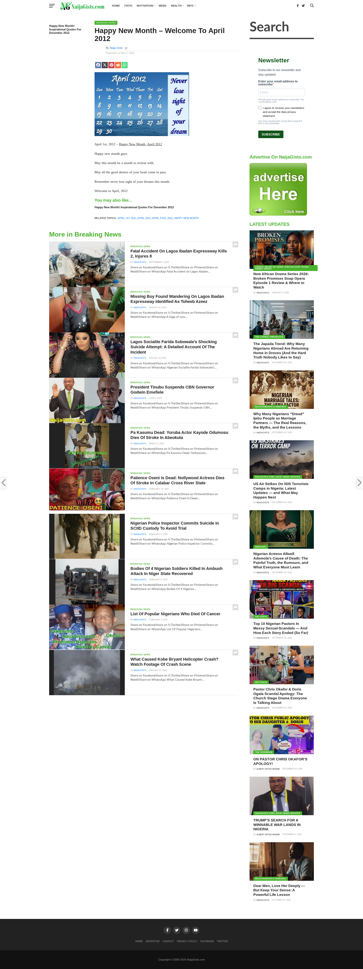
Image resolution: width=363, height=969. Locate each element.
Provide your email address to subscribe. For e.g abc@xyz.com (281, 100)
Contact (168, 941)
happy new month (186, 218)
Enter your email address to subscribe (278, 83)
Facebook (207, 941)
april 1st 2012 (127, 218)
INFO (190, 5)
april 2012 (144, 218)
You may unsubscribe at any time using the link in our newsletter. (280, 122)
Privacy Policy (187, 941)
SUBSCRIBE (271, 134)
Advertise (153, 941)
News (162, 5)
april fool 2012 (162, 218)
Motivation (145, 5)
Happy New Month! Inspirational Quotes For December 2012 (65, 29)
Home (116, 5)
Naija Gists (116, 47)
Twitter (222, 941)
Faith (128, 5)
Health (176, 5)
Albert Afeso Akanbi (268, 769)
